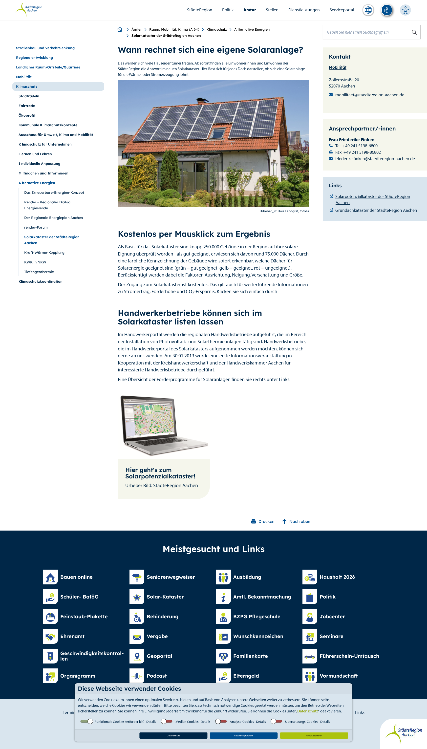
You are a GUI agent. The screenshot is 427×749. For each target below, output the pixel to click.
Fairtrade (27, 106)
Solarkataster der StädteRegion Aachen (52, 240)
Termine (70, 712)
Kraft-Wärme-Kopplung (44, 252)
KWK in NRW (35, 262)
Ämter (249, 10)
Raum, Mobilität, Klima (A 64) (174, 29)
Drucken (266, 521)
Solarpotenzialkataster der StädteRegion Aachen (372, 199)
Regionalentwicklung (34, 57)
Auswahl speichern (244, 735)
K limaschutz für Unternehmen (45, 144)
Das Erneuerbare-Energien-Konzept (54, 192)
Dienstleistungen (304, 10)
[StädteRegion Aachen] (28, 9)
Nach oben (299, 521)
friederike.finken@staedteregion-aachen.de (375, 158)
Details (151, 721)
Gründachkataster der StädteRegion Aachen (376, 210)
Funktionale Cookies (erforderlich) (119, 721)
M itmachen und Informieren (43, 173)
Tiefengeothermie (39, 272)
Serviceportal (342, 10)
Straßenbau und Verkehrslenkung (45, 48)
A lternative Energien (252, 29)
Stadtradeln (29, 96)
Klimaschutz (217, 29)
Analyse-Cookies (242, 721)
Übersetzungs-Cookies (301, 721)
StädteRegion (199, 10)
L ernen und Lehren (35, 154)
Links (359, 712)
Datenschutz (307, 710)
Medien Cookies (187, 721)
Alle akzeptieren (314, 735)
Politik (228, 10)
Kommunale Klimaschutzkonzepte (48, 125)
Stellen (272, 10)
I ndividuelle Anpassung (39, 163)
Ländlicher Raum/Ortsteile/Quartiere (48, 67)
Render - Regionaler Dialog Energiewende (47, 205)
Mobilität (24, 77)
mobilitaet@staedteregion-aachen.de (369, 95)
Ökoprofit (27, 115)
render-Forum (36, 227)
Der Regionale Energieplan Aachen (53, 217)
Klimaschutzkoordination (41, 281)
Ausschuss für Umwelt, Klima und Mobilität (56, 134)
